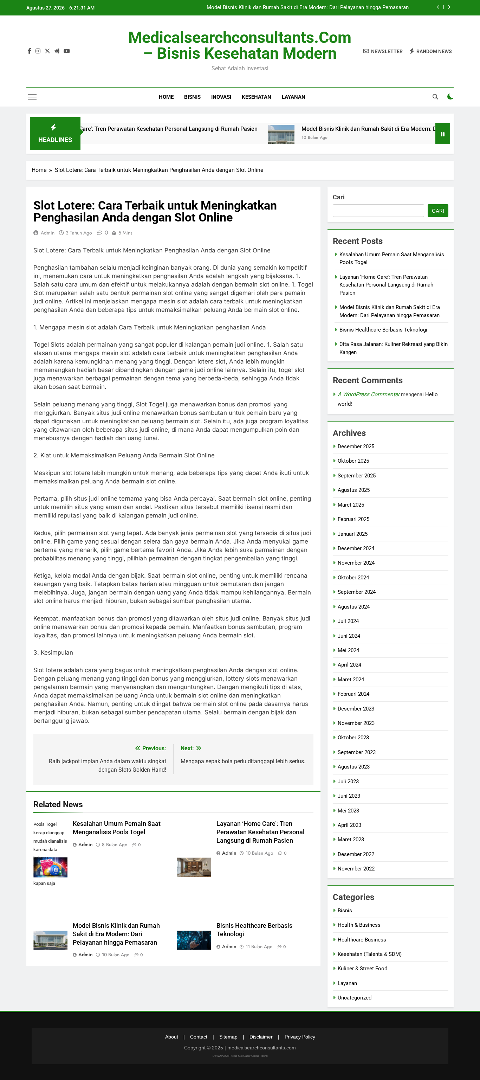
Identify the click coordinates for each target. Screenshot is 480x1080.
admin (47, 232)
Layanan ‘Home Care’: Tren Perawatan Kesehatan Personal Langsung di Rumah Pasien (124, 129)
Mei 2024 (348, 650)
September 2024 (357, 592)
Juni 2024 (349, 636)
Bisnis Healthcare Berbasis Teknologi (383, 330)
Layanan (293, 97)
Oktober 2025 (353, 461)
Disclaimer (261, 1037)
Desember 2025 (356, 446)
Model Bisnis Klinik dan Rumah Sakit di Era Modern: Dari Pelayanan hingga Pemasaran (308, 8)
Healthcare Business (362, 940)
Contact (198, 1037)
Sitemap (228, 1037)
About (171, 1037)
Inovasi (221, 97)
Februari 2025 (353, 519)
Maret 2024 (351, 679)
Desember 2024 (356, 548)
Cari (339, 197)
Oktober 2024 (353, 577)
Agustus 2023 (354, 767)
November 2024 (356, 563)
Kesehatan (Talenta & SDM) (370, 954)
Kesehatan (256, 97)
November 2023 (356, 723)
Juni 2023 (349, 796)
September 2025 (357, 475)
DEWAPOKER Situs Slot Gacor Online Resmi (240, 1056)
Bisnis (192, 97)
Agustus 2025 (354, 490)
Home (166, 97)
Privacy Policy (300, 1037)
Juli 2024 (348, 621)
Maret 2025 (351, 505)
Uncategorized (354, 998)
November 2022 (356, 869)
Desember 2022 (356, 854)
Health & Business (359, 925)
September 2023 (357, 752)
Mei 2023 (348, 811)
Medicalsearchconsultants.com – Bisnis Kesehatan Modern (239, 45)
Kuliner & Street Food (362, 968)
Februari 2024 (353, 694)
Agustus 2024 (354, 607)
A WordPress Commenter (369, 394)
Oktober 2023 (353, 737)
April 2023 (349, 825)
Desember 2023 (356, 709)
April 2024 (349, 665)
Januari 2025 (353, 534)
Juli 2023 (348, 781)
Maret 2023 (351, 839)
